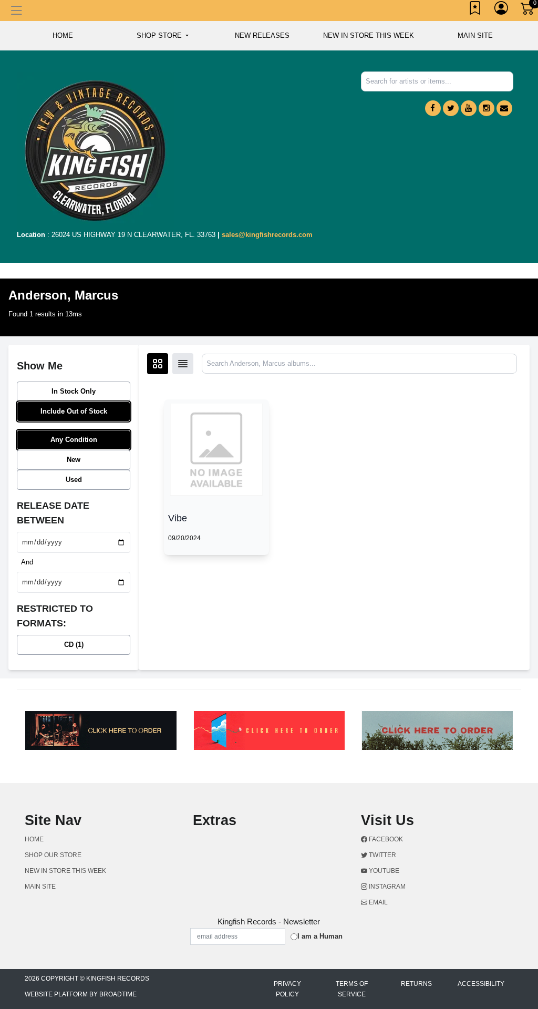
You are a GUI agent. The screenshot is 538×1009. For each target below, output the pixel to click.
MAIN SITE (475, 35)
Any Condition (73, 440)
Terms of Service (352, 989)
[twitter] (451, 108)
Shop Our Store (53, 855)
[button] (162, 35)
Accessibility (481, 983)
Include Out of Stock (73, 411)
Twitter (381, 855)
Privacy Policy (287, 989)
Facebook (385, 839)
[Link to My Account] (501, 10)
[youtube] (469, 108)
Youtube (383, 870)
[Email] (504, 108)
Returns (416, 983)
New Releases (262, 35)
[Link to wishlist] (475, 10)
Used (74, 479)
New (73, 460)
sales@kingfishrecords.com (267, 235)
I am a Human (320, 936)
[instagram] (486, 108)
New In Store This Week (368, 35)
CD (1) (74, 644)
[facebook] (433, 108)
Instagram (386, 886)
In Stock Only (73, 391)
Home (34, 839)
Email (377, 902)
